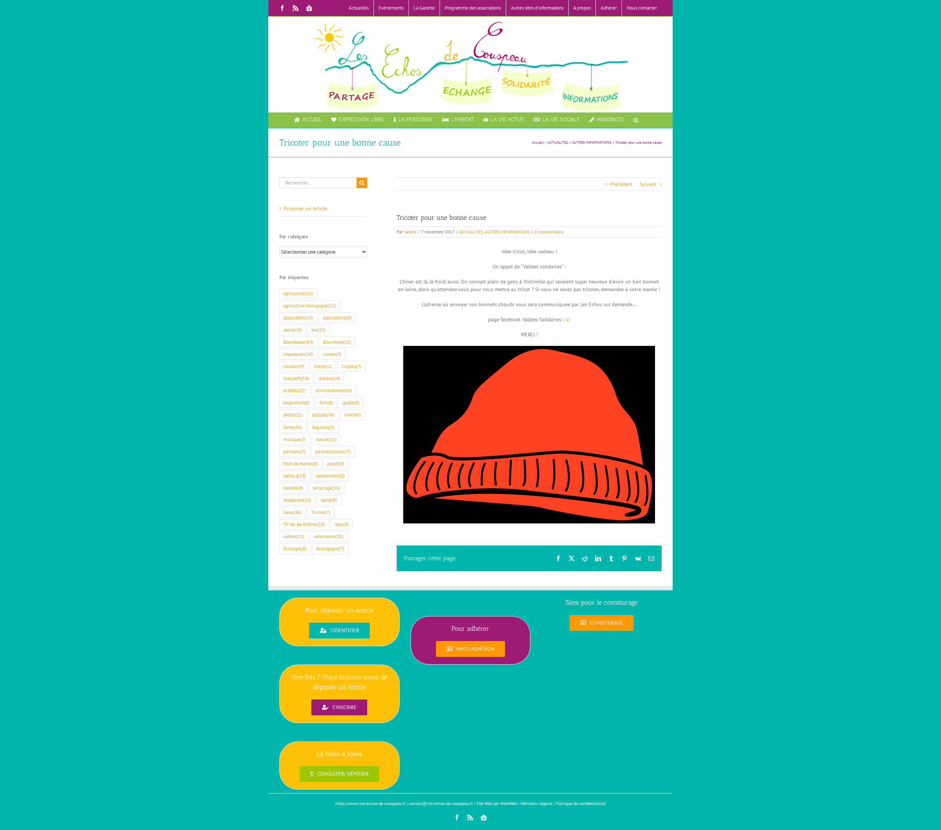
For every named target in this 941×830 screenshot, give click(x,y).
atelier (292, 330)
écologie (295, 548)
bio (318, 330)
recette (293, 488)
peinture (294, 451)
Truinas (320, 512)
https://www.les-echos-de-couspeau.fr (370, 803)
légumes (323, 427)
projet (335, 463)
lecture (323, 415)
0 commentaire (549, 232)
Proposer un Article (305, 208)
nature (326, 439)
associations (337, 318)
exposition (296, 402)
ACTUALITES (471, 232)
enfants (294, 390)
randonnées (330, 476)
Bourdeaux (298, 342)
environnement (334, 390)
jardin (293, 415)
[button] (635, 120)
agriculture (298, 293)
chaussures (298, 354)
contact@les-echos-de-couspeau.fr (441, 803)
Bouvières (337, 342)
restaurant (297, 500)
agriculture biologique (309, 305)
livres (292, 427)
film (326, 402)
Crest (323, 366)
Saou (292, 512)
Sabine (410, 232)
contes (332, 354)
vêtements (328, 536)
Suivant (648, 184)
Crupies (351, 366)
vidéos (293, 536)
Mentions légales (536, 803)
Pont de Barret (300, 463)
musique (294, 439)
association (298, 318)
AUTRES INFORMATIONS (507, 232)
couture (293, 366)
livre (352, 415)
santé (329, 500)
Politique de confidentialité (581, 803)
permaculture (333, 451)
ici (567, 319)
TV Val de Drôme (304, 524)
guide (351, 402)
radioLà (294, 476)
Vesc (341, 524)
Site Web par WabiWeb (496, 803)
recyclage (326, 488)
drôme (329, 378)
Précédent (621, 184)
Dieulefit (296, 378)
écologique (330, 548)
